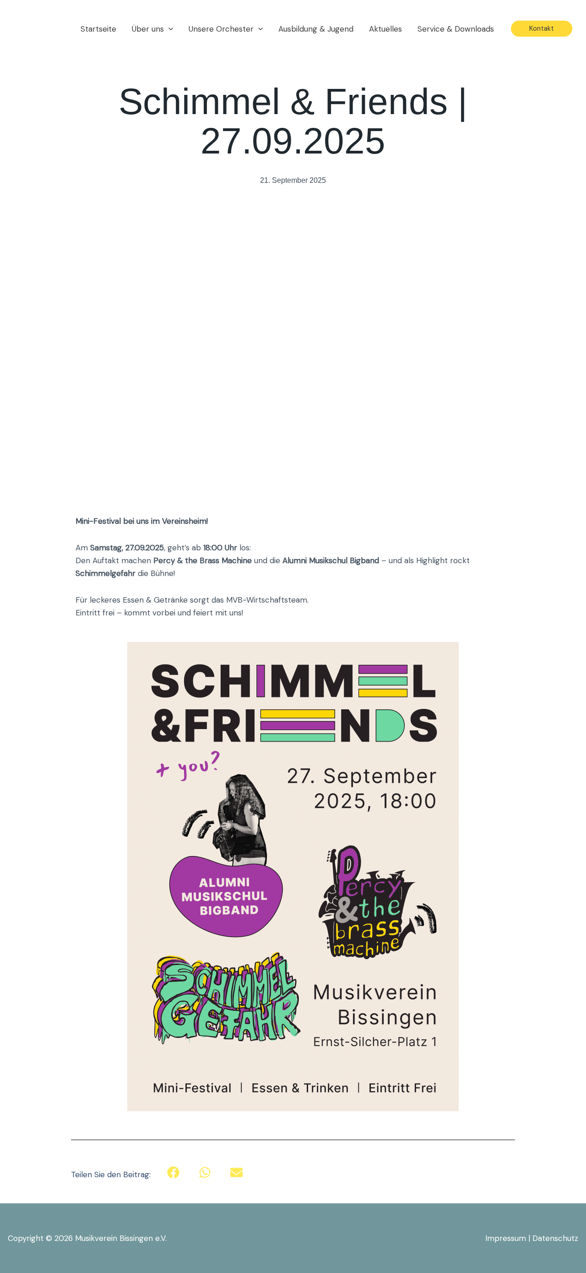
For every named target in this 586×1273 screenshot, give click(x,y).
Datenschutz (555, 1238)
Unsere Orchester (221, 29)
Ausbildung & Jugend (315, 29)
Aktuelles (385, 29)
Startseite (98, 29)
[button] (168, 29)
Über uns (148, 29)
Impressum (505, 1238)
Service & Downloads (456, 29)
